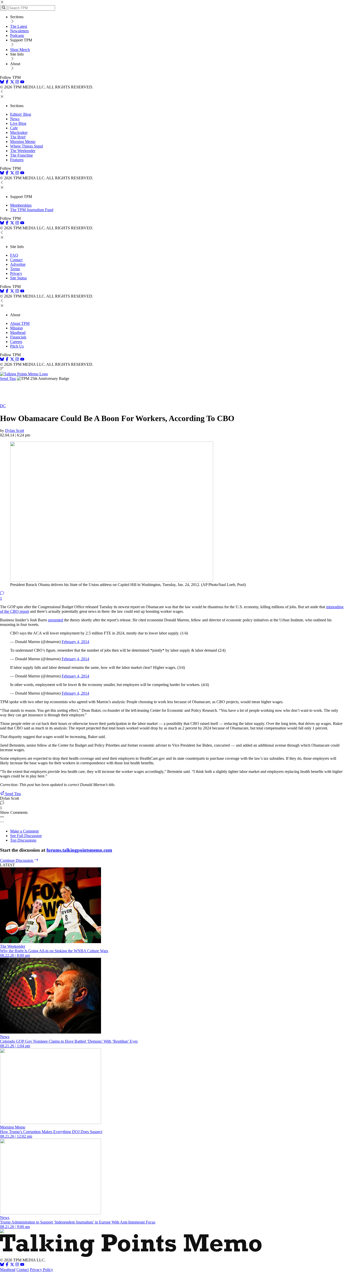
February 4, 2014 (75, 642)
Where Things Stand (26, 146)
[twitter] (12, 1265)
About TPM (20, 323)
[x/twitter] (12, 82)
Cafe (14, 128)
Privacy (16, 273)
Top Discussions (23, 840)
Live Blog (18, 123)
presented (55, 620)
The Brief (18, 137)
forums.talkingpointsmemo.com (79, 850)
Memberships (21, 205)
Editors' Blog (20, 114)
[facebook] (7, 82)
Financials (18, 337)
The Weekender (22, 151)
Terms (15, 269)
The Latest (18, 26)
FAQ (14, 255)
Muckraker (19, 132)
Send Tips (8, 378)
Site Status (18, 278)
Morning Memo (22, 141)
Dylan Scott (14, 430)
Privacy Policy (41, 1269)
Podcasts (17, 35)
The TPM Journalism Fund (31, 210)
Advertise (18, 264)
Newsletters (19, 31)
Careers (16, 341)
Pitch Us (17, 346)
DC (3, 406)
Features (16, 160)
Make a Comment (24, 831)
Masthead (18, 332)
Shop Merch (20, 49)
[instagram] (17, 82)
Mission (16, 328)
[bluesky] (2, 82)
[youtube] (22, 82)
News (14, 119)
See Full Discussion (26, 836)
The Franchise (21, 155)
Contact (16, 260)
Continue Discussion (17, 860)
